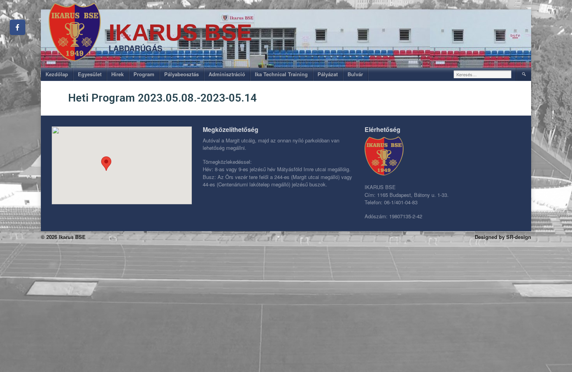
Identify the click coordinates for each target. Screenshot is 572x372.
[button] (106, 163)
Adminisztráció (227, 74)
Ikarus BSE (180, 32)
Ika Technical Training (281, 74)
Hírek (117, 74)
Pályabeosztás (181, 74)
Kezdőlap (57, 74)
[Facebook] (17, 27)
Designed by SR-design (503, 236)
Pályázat (328, 74)
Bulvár (355, 74)
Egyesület (90, 74)
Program (143, 74)
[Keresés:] (482, 74)
